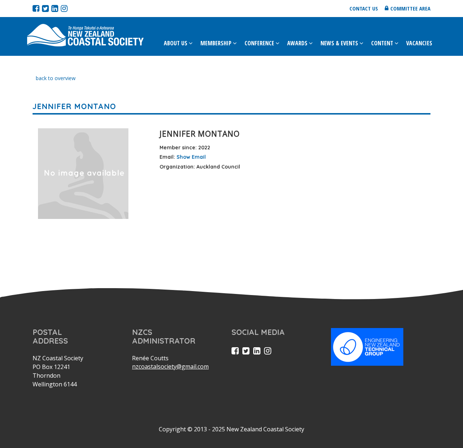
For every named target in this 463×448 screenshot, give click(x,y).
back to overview (56, 78)
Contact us (363, 8)
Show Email (191, 157)
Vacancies (419, 43)
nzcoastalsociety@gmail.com (170, 366)
